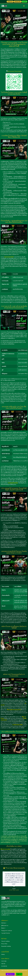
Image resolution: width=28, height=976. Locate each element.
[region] (14, 282)
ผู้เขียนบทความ (4, 925)
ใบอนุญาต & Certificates (6, 930)
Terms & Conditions (5, 941)
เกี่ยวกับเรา (3, 923)
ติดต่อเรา (3, 928)
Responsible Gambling (6, 946)
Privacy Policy (4, 943)
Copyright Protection (5, 933)
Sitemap (3, 954)
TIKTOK (3, 963)
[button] (24, 6)
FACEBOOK (4, 966)
